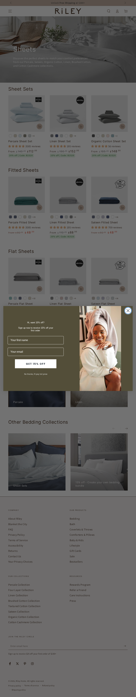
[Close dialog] (128, 310)
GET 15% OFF (36, 364)
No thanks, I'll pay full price (35, 374)
